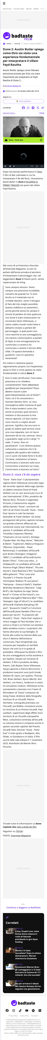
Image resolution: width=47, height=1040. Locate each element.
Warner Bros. (9, 113)
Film (41, 113)
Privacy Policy (13, 1016)
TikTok (19, 831)
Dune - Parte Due (16, 140)
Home (9, 43)
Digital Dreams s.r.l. (33, 1020)
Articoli (17, 43)
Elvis (39, 171)
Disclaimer (34, 1016)
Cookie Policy (24, 1016)
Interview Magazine (21, 835)
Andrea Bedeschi (13, 86)
